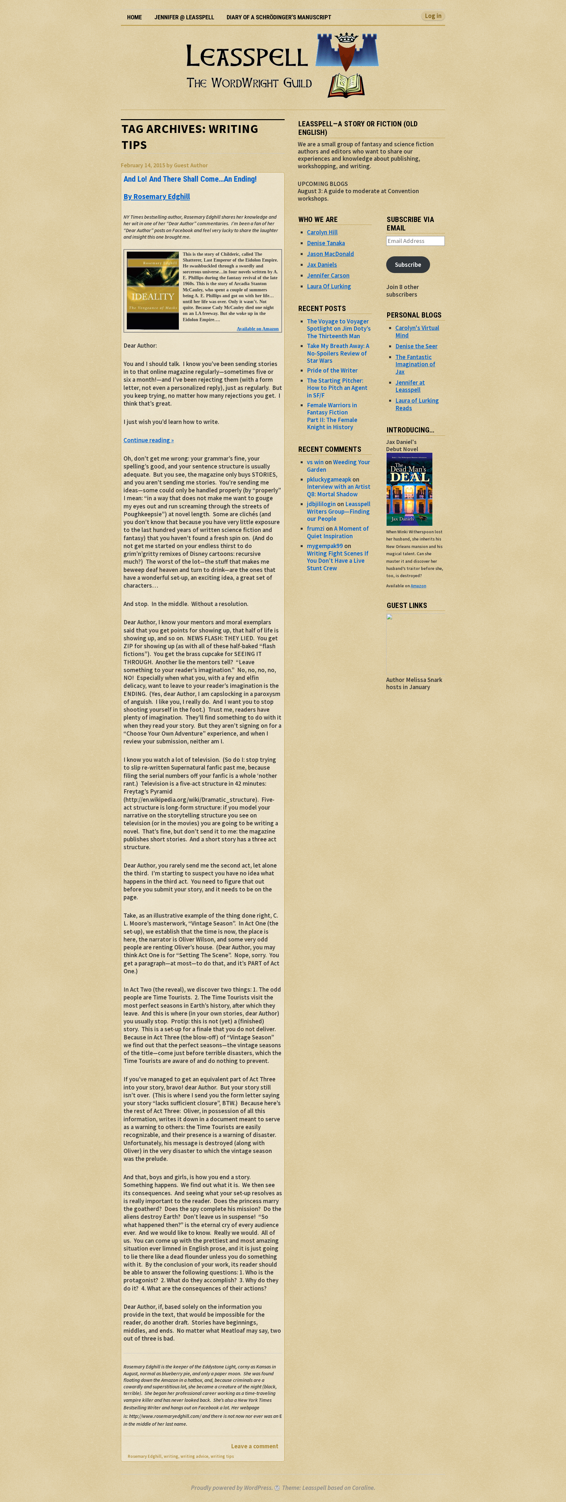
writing (171, 1456)
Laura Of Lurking (329, 286)
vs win (315, 462)
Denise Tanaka (326, 243)
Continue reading (148, 440)
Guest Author (191, 165)
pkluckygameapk (329, 479)
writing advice (194, 1456)
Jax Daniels (322, 264)
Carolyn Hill (322, 232)
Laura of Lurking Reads (417, 404)
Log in (433, 16)
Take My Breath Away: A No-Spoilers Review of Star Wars (338, 353)
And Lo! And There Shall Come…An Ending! (190, 179)
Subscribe (408, 264)
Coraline (363, 1488)
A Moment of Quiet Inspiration (338, 532)
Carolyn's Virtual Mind (417, 331)
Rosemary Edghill (144, 1456)
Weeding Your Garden (338, 465)
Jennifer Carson (328, 275)
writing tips (222, 1456)
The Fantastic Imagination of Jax (415, 364)
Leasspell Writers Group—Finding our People (338, 511)
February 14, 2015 (143, 165)
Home (134, 17)
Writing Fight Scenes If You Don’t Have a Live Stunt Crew (337, 561)
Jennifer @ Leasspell (184, 17)
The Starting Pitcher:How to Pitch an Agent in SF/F (337, 388)
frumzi (316, 528)
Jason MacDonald (330, 254)
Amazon (418, 586)
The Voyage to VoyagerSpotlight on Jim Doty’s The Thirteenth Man (339, 329)
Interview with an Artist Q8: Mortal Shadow (338, 490)
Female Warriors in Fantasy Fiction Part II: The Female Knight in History (332, 416)
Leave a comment (254, 1446)
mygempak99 (325, 546)
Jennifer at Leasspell (410, 386)
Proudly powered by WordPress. (232, 1488)
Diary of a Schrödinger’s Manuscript (279, 17)
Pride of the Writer (332, 370)
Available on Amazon (258, 328)
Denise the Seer (416, 346)
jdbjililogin (321, 504)
